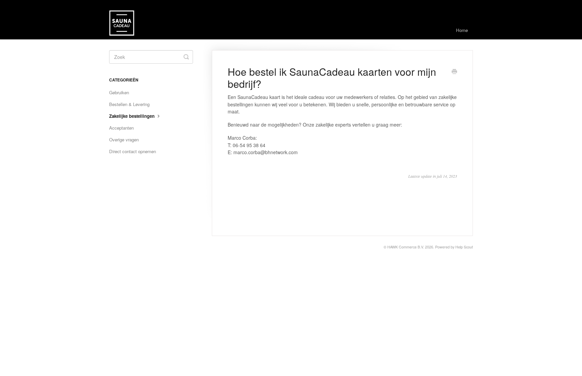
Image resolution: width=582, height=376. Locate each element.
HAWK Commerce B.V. (405, 246)
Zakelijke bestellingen (132, 116)
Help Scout (464, 246)
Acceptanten (121, 128)
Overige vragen (124, 139)
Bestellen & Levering (129, 104)
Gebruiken (119, 92)
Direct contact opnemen (132, 151)
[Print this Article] (454, 72)
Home (462, 30)
